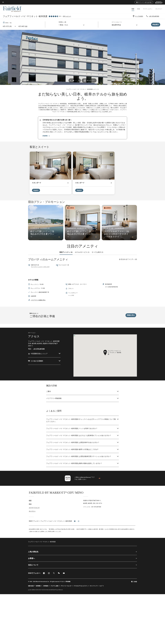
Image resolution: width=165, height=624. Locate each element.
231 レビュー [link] (67, 16)
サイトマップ (93, 586)
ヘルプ (100, 586)
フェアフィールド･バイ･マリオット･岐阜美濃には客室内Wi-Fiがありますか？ (72, 442)
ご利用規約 (45, 586)
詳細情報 (45, 135)
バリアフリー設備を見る (38, 300)
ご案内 (48, 391)
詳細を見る (131, 315)
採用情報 (38, 586)
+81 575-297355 (154, 16)
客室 (138, 9)
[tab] (66, 252)
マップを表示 (139, 16)
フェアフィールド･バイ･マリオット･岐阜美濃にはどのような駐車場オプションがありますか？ (78, 435)
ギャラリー (158, 9)
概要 (133, 9)
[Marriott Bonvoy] (158, 2)
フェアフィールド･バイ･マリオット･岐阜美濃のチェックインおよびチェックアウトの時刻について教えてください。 (81, 420)
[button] (144, 2)
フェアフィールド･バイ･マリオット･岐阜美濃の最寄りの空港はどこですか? (72, 449)
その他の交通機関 (37, 361)
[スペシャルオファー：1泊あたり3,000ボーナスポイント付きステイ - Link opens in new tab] (119, 222)
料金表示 (36, 190)
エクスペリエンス (34, 507)
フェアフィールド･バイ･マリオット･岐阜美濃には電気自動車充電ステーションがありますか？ (78, 456)
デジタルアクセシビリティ (81, 586)
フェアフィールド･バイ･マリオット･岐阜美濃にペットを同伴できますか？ (71, 428)
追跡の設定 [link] (31, 586)
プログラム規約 (54, 586)
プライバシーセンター (66, 586)
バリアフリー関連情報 (53, 398)
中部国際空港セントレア (39, 354)
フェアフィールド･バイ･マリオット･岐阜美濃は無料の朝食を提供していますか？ (74, 463)
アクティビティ (147, 9)
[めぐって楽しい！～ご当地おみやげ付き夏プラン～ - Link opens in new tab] (45, 222)
